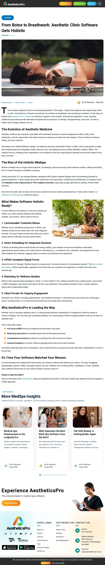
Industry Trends (20, 102)
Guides (30, 102)
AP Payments (79, 3)
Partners (40, 537)
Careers (40, 533)
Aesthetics (60, 537)
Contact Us (41, 551)
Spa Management (62, 540)
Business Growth (7, 102)
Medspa (59, 533)
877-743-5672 (87, 532)
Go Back (8, 18)
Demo (65, 3)
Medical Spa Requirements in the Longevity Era (14, 434)
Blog (38, 544)
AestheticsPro (27, 379)
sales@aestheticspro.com (92, 552)
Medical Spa (60, 530)
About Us (40, 530)
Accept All (45, 563)
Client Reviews (42, 540)
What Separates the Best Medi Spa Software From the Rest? (52, 434)
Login (93, 3)
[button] (40, 475)
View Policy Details (58, 563)
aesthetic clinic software (21, 116)
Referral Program (43, 547)
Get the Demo (11, 503)
